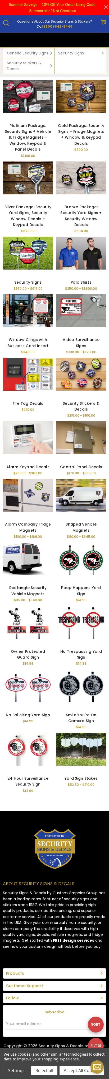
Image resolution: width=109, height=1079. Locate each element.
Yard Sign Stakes (81, 778)
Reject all (44, 1070)
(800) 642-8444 (58, 26)
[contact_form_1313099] (97, 1067)
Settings (16, 1070)
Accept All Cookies (82, 1070)
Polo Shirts (81, 282)
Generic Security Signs (27, 53)
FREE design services (73, 940)
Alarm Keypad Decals (27, 467)
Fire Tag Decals (28, 403)
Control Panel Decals (81, 467)
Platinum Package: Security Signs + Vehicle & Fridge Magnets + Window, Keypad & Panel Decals (28, 137)
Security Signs (71, 53)
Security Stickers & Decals (24, 65)
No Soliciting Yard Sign (28, 715)
